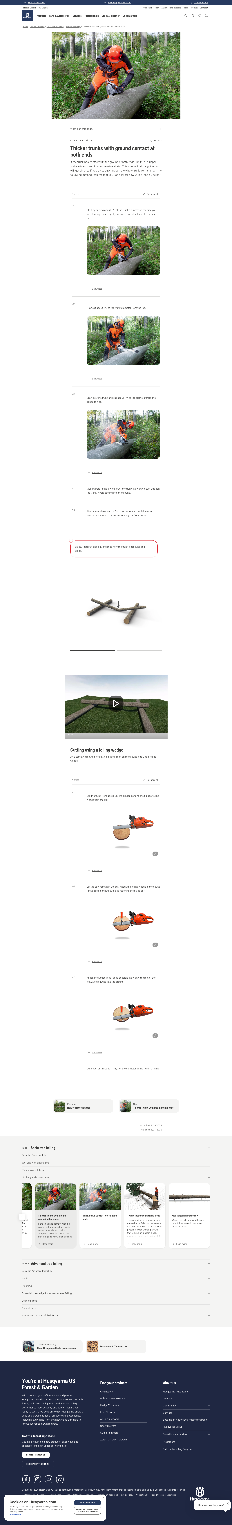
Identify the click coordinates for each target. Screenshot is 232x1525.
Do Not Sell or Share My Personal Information (87, 1510)
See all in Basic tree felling (35, 1155)
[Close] (103, 1498)
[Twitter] (60, 1479)
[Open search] (186, 16)
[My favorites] (200, 16)
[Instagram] (37, 1479)
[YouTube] (49, 1479)
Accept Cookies (87, 1503)
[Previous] (22, 1217)
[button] (41, 15)
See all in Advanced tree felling (37, 1271)
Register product (190, 8)
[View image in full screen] (123, 251)
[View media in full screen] (116, 610)
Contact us (204, 8)
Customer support (151, 8)
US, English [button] (43, 8)
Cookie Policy (15, 1514)
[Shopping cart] (207, 16)
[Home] (27, 15)
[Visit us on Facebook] (26, 1479)
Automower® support (171, 8)
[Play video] (116, 704)
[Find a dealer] (193, 16)
